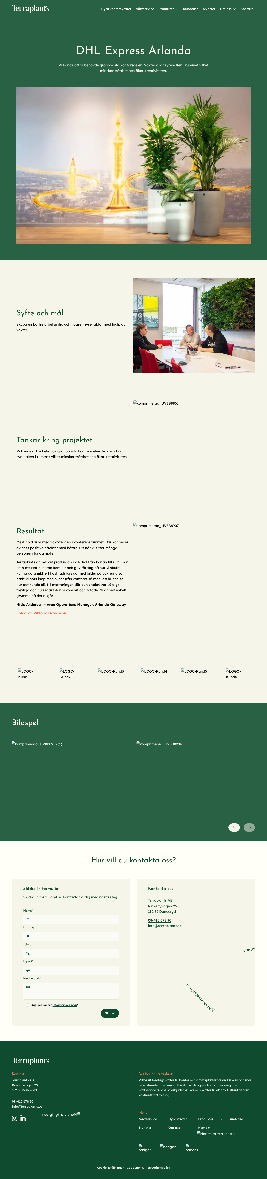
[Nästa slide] (249, 827)
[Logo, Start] (30, 9)
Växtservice (145, 9)
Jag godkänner (54, 1005)
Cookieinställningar (110, 1167)
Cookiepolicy (135, 1167)
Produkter (166, 9)
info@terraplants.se (165, 926)
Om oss (226, 9)
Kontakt (247, 9)
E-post (28, 961)
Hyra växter (177, 1119)
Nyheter (209, 9)
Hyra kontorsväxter (116, 9)
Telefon (28, 944)
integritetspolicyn (65, 1005)
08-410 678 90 (159, 920)
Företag (28, 927)
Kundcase (190, 9)
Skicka (110, 1013)
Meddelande (32, 978)
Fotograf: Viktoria (31, 613)
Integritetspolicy (159, 1167)
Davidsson (56, 613)
